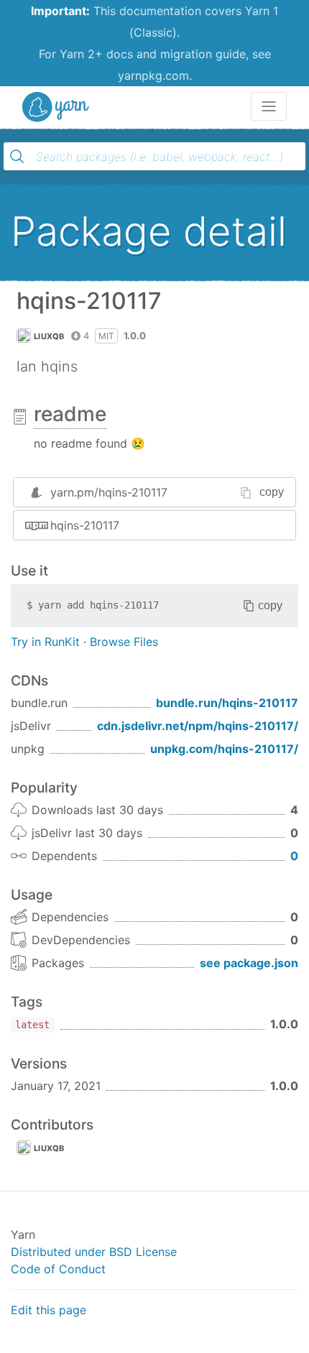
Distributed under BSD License (94, 1252)
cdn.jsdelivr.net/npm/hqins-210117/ (197, 726)
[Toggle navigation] (269, 106)
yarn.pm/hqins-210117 (108, 492)
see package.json (249, 963)
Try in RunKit (45, 641)
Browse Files (124, 641)
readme (70, 414)
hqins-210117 (84, 525)
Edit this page (48, 1310)
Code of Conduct (58, 1269)
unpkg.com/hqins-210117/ (224, 749)
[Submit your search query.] (17, 156)
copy (271, 492)
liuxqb (49, 336)
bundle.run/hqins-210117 (227, 703)
